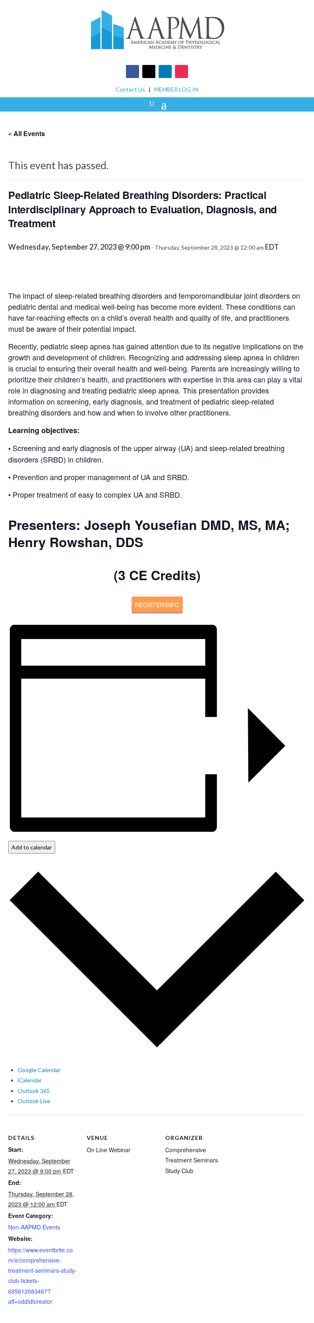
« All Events (26, 133)
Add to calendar (31, 847)
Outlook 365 (34, 1090)
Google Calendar (39, 1069)
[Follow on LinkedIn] (165, 71)
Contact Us (130, 89)
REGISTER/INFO (157, 605)
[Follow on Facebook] (132, 71)
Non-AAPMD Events (34, 1227)
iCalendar (30, 1080)
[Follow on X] (148, 71)
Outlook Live (34, 1100)
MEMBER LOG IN (176, 89)
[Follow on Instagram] (181, 71)
